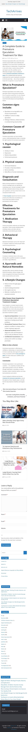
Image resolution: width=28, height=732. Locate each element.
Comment (4, 495)
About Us (3, 564)
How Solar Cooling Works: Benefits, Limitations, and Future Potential (15, 396)
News (2, 651)
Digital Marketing (5, 622)
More (2, 646)
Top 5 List (3, 660)
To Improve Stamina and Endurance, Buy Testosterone (12, 447)
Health (4, 42)
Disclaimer (3, 573)
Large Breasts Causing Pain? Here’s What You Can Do (12, 473)
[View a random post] (25, 20)
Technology (4, 658)
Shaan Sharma (15, 58)
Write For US (4, 567)
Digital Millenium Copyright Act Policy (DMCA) (12, 570)
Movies (3, 649)
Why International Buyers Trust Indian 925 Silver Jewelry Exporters (14, 390)
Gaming (3, 630)
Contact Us (3, 561)
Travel (2, 663)
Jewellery (3, 641)
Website (3, 528)
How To (3, 639)
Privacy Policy (4, 576)
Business (3, 618)
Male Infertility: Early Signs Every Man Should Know (13, 421)
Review (3, 653)
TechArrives (14, 11)
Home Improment (5, 637)
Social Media (4, 656)
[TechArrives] (3, 20)
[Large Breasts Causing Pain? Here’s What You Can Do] (14, 457)
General (3, 632)
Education (3, 625)
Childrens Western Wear (7, 620)
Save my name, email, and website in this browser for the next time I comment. (12, 539)
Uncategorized (4, 665)
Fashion (3, 627)
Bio (2, 615)
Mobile (2, 644)
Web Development (5, 668)
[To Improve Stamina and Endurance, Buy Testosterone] (14, 431)
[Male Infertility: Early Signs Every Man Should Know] (14, 405)
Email (3, 521)
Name (3, 514)
